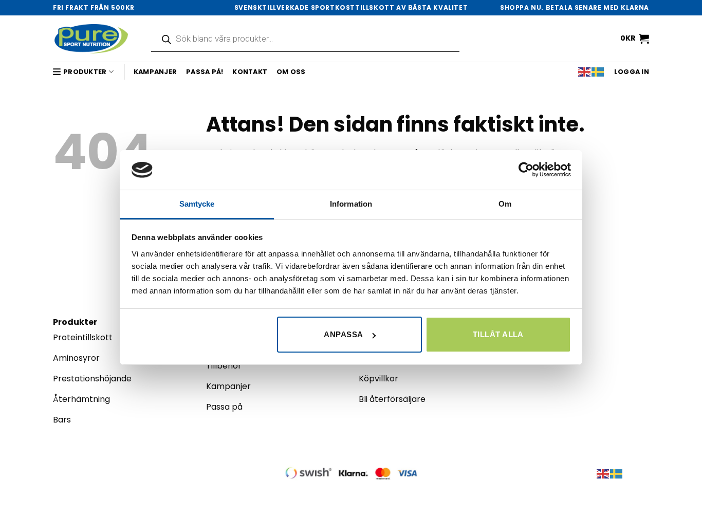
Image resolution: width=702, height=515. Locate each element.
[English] (585, 72)
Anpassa (343, 334)
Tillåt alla (498, 334)
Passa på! (204, 71)
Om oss (291, 71)
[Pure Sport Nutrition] (92, 38)
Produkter (84, 71)
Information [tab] (351, 203)
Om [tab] (504, 203)
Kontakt (249, 71)
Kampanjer (155, 71)
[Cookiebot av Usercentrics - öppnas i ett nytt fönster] (526, 169)
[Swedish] (598, 72)
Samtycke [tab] (197, 203)
